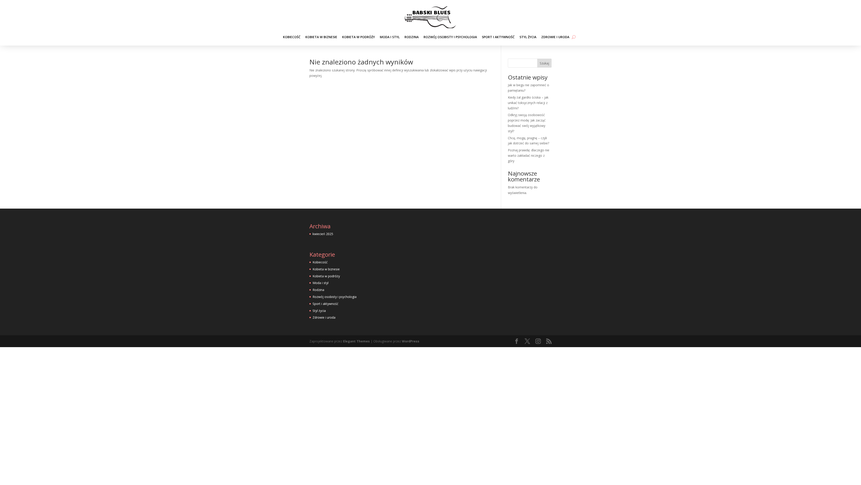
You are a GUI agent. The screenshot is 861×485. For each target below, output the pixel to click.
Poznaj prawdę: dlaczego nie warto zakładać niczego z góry (528, 155)
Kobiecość (291, 37)
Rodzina (411, 37)
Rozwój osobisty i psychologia (450, 37)
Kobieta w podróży (358, 37)
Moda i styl (390, 37)
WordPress (410, 341)
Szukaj (544, 63)
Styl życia (528, 37)
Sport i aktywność (498, 37)
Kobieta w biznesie (321, 37)
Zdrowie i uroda (555, 37)
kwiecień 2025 (323, 234)
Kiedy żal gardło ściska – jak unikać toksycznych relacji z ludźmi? (528, 102)
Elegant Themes (356, 341)
